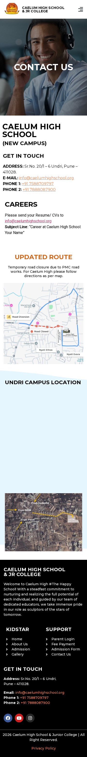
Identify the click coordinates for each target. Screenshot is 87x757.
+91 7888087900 (39, 189)
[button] (80, 9)
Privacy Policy (43, 748)
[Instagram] (30, 718)
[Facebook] (8, 718)
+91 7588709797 (38, 183)
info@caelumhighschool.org (46, 178)
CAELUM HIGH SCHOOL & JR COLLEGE (43, 9)
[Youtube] (19, 718)
